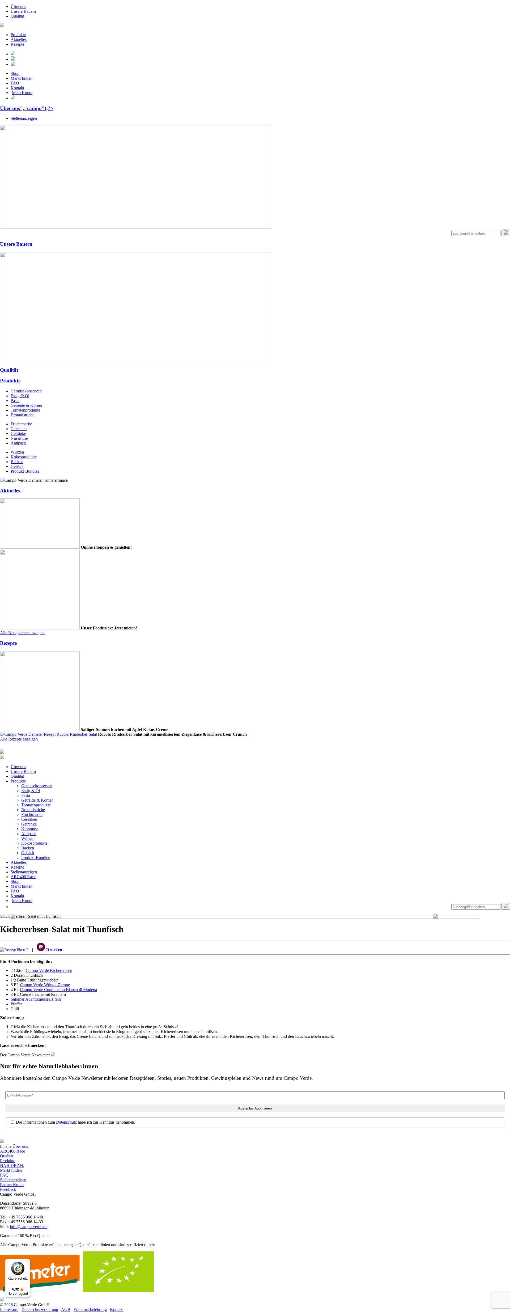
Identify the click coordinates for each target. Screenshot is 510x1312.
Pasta (15, 400)
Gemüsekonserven (26, 391)
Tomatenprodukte (25, 410)
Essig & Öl (20, 395)
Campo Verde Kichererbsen (49, 970)
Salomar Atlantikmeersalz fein (36, 999)
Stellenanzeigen (24, 118)
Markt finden (21, 78)
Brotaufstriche (22, 415)
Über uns (18, 6)
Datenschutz (66, 1122)
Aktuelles (19, 39)
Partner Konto (12, 1184)
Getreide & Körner (26, 405)
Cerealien (19, 428)
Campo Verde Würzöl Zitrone (45, 985)
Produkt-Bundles (25, 471)
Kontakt (17, 88)
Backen (17, 461)
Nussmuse (19, 438)
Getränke (18, 433)
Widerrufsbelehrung (90, 1309)
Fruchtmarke (21, 424)
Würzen (17, 452)
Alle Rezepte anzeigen (19, 739)
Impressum (9, 1309)
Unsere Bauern (23, 11)
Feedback (8, 1189)
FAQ (15, 83)
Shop (15, 73)
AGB (65, 1309)
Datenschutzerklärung (40, 1309)
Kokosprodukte (24, 457)
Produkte (18, 34)
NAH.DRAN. (12, 1165)
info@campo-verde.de (28, 1226)
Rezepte (17, 44)
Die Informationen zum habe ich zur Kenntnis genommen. (75, 1122)
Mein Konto (22, 92)
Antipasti (18, 443)
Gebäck (17, 466)
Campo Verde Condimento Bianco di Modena (58, 989)
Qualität (17, 16)
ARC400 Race (23, 876)
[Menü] (27, 1262)
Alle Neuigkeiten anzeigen (22, 632)
